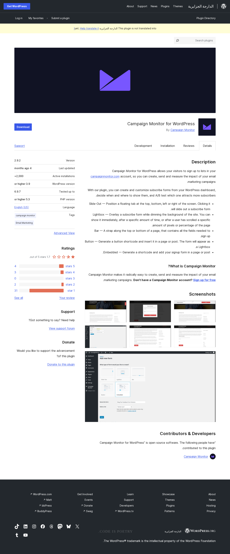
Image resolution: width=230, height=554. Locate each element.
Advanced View (64, 233)
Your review (67, 298)
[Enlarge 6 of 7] (121, 330)
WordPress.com (41, 494)
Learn (130, 494)
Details (207, 146)
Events (89, 499)
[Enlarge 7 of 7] (211, 356)
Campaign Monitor (183, 130)
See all (18, 298)
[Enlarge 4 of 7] (211, 330)
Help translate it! (86, 28)
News (212, 499)
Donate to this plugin (61, 364)
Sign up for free (204, 280)
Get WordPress (17, 6)
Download (23, 126)
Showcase (168, 494)
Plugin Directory (206, 18)
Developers (127, 505)
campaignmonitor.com (105, 176)
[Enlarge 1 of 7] (211, 305)
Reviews (188, 146)
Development (143, 146)
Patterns (170, 511)
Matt (47, 499)
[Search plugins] (177, 40)
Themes (170, 499)
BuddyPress (43, 511)
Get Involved (85, 494)
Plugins (170, 505)
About (212, 494)
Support (19, 146)
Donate (87, 505)
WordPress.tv (124, 511)
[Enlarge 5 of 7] (166, 330)
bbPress (45, 505)
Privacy (211, 511)
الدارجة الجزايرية (173, 531)
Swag (88, 511)
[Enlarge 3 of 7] (121, 305)
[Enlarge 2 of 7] (166, 305)
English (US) (21, 207)
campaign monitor (25, 215)
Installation (167, 146)
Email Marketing (24, 222)
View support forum (62, 328)
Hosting (211, 505)
